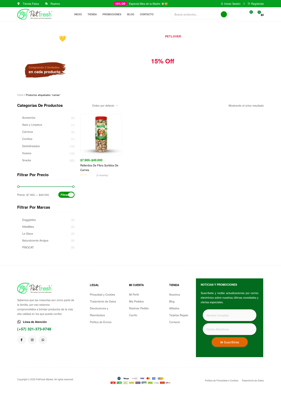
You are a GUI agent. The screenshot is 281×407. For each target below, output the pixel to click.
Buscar (224, 14)
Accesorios (28, 117)
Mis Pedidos (136, 301)
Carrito (133, 315)
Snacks (26, 160)
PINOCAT (28, 247)
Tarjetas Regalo (178, 315)
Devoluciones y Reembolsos (99, 311)
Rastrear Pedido (139, 308)
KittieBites (28, 227)
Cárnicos (27, 132)
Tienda (92, 14)
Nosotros (174, 294)
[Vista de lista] (87, 105)
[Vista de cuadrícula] (81, 105)
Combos (27, 139)
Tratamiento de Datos (103, 301)
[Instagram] (32, 340)
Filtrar (64, 195)
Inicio (78, 14)
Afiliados (174, 308)
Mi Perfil (134, 294)
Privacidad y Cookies (102, 294)
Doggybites (29, 220)
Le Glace (27, 233)
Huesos (26, 153)
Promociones (111, 14)
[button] (120, 3)
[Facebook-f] (21, 340)
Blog (130, 14)
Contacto (146, 14)
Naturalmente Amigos (35, 240)
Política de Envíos (100, 322)
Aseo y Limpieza (32, 124)
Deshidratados (31, 146)
